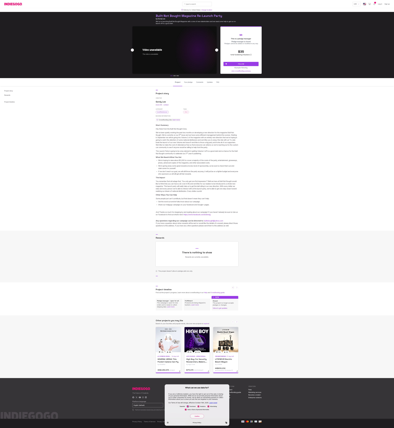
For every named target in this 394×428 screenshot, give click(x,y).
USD (355, 4)
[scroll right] (216, 50)
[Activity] (374, 4)
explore (206, 323)
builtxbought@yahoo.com (213, 221)
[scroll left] (132, 50)
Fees (250, 389)
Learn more (171, 307)
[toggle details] (180, 372)
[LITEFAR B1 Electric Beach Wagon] (225, 339)
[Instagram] (143, 397)
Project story (8, 91)
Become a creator (254, 395)
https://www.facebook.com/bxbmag (197, 215)
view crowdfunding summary (241, 71)
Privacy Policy (137, 421)
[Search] (184, 4)
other (186, 112)
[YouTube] (140, 397)
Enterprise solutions (255, 397)
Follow (241, 64)
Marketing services (254, 392)
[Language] (364, 4)
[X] (136, 397)
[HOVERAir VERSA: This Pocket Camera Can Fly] (168, 339)
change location (206, 10)
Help (205, 292)
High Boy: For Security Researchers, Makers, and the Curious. (196, 361)
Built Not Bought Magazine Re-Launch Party (189, 16)
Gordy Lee (161, 19)
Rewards (7, 95)
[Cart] (369, 4)
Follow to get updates (220, 308)
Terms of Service (149, 421)
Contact (229, 389)
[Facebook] (133, 397)
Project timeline (9, 102)
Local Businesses (162, 112)
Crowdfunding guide (217, 292)
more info (159, 105)
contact (165, 105)
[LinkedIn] (146, 397)
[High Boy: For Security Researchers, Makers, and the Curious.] (197, 339)
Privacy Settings (162, 421)
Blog (228, 395)
